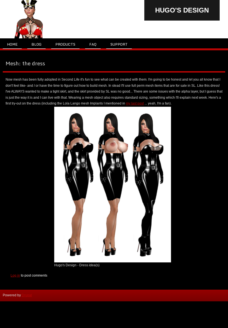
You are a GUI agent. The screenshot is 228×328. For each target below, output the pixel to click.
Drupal (27, 295)
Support (119, 44)
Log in (15, 275)
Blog (36, 44)
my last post (135, 103)
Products (65, 44)
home (12, 44)
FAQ (92, 44)
